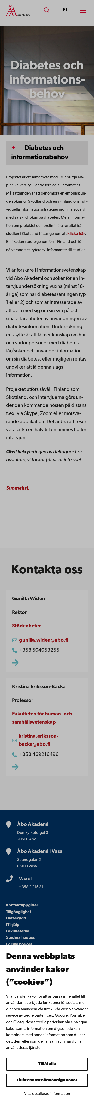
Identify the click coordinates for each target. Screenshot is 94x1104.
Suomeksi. (17, 488)
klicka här (76, 234)
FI (65, 10)
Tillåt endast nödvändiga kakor (47, 1080)
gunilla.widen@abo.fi (43, 640)
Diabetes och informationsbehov (39, 153)
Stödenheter (26, 626)
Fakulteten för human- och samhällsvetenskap (42, 718)
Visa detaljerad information (47, 1094)
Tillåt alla (47, 1064)
